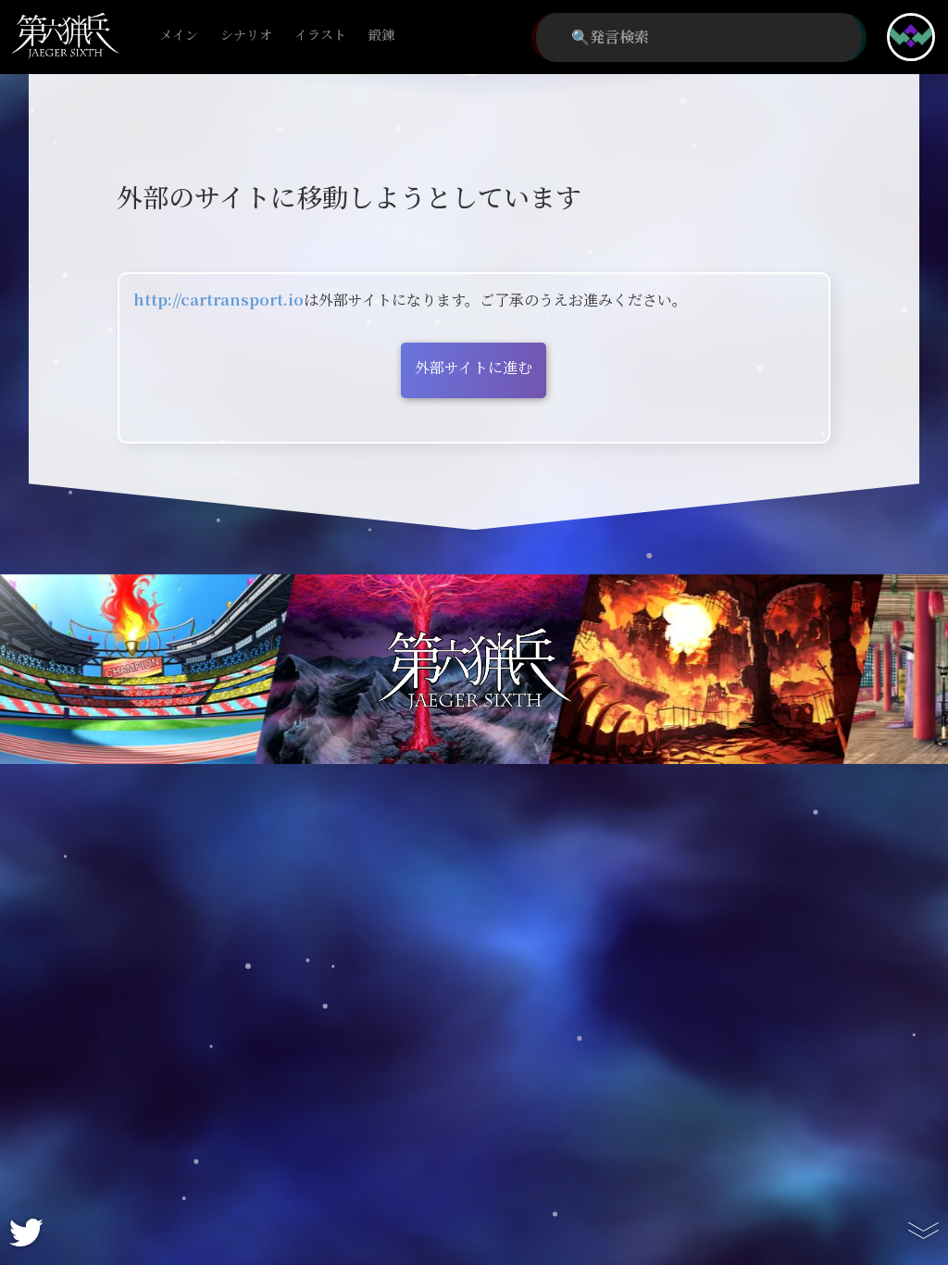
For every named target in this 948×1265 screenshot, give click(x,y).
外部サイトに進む (473, 368)
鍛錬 (381, 36)
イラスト (320, 36)
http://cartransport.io (218, 300)
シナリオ (246, 36)
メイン (178, 36)
